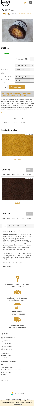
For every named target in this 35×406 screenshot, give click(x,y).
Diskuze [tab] (19, 226)
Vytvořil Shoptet (19, 394)
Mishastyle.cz (8, 346)
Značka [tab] (25, 226)
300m (8, 174)
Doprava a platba (6, 372)
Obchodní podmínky (7, 367)
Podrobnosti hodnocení (24, 13)
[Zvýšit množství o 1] (8, 86)
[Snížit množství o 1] (8, 88)
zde (12, 404)
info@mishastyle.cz (9, 338)
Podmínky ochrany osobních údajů (11, 370)
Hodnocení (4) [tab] (11, 226)
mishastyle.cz (8, 349)
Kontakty (3, 375)
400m (13, 174)
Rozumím (18, 404)
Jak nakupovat (5, 365)
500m (18, 174)
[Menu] (31, 2)
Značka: (8, 15)
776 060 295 (7, 341)
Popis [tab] (4, 226)
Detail (29, 170)
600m (23, 174)
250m (3, 174)
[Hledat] (20, 2)
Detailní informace (6, 113)
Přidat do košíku (18, 87)
